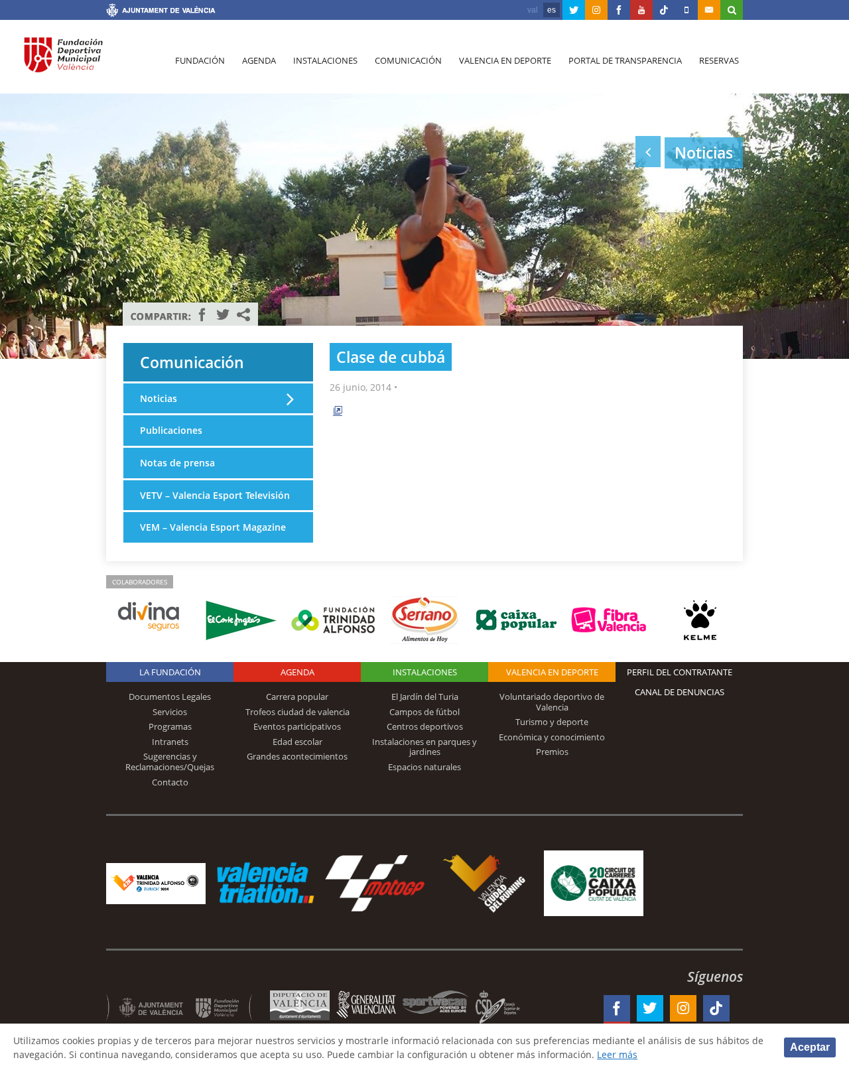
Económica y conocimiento (552, 737)
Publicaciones (171, 430)
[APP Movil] (686, 10)
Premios (552, 752)
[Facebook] (619, 10)
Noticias (158, 398)
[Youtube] (641, 10)
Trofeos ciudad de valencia (297, 712)
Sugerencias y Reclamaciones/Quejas (169, 761)
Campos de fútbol (424, 712)
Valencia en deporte (505, 60)
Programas (170, 726)
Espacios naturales (424, 767)
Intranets (170, 742)
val (532, 10)
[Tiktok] (664, 10)
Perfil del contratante (679, 672)
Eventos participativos (297, 726)
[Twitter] (573, 10)
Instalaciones (325, 60)
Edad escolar (297, 742)
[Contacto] (709, 10)
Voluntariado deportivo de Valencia (551, 702)
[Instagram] (596, 10)
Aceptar (810, 1047)
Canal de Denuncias (679, 692)
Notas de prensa (177, 462)
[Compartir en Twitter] (222, 314)
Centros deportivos (425, 726)
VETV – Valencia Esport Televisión (215, 495)
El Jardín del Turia (424, 697)
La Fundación (170, 672)
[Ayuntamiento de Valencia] (161, 12)
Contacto (170, 782)
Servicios (170, 712)
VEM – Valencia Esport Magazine (213, 527)
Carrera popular (297, 697)
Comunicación (408, 60)
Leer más (617, 1054)
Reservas (719, 60)
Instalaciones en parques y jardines (424, 747)
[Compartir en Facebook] (202, 314)
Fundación (200, 60)
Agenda (259, 60)
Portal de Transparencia (625, 60)
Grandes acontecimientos (297, 756)
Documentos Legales (170, 697)
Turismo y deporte (551, 722)
